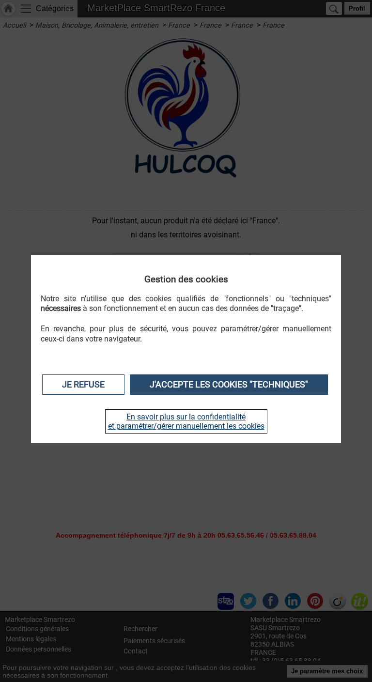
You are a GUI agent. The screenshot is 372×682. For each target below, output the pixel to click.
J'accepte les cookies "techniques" (229, 384)
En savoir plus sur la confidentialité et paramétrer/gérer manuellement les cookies (186, 421)
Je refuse (83, 384)
